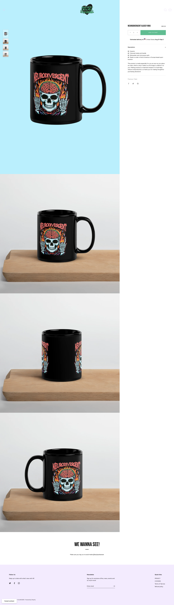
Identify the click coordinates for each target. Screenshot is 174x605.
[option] (6, 33)
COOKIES (158, 581)
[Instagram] (19, 583)
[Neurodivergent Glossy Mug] (6, 33)
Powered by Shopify (30, 599)
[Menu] (4, 10)
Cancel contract (9, 601)
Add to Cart (153, 32)
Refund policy (159, 586)
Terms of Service (160, 584)
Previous (130, 79)
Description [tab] (131, 47)
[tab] (147, 62)
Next (135, 79)
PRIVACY (157, 578)
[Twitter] (10, 583)
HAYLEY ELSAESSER (19, 599)
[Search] (165, 10)
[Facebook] (14, 583)
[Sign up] (114, 586)
